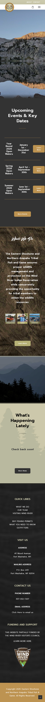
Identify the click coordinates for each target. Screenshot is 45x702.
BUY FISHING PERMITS (22, 521)
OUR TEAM (23, 510)
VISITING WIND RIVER (22, 513)
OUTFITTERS (22, 527)
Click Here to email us (22, 612)
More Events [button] (22, 214)
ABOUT (29, 2)
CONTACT (36, 2)
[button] (39, 7)
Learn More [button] (39, 149)
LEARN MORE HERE (22, 641)
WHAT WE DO (22, 506)
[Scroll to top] (40, 697)
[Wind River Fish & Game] (9, 7)
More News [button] (22, 471)
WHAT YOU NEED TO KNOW (22, 524)
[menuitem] (29, 2)
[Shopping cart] (31, 7)
